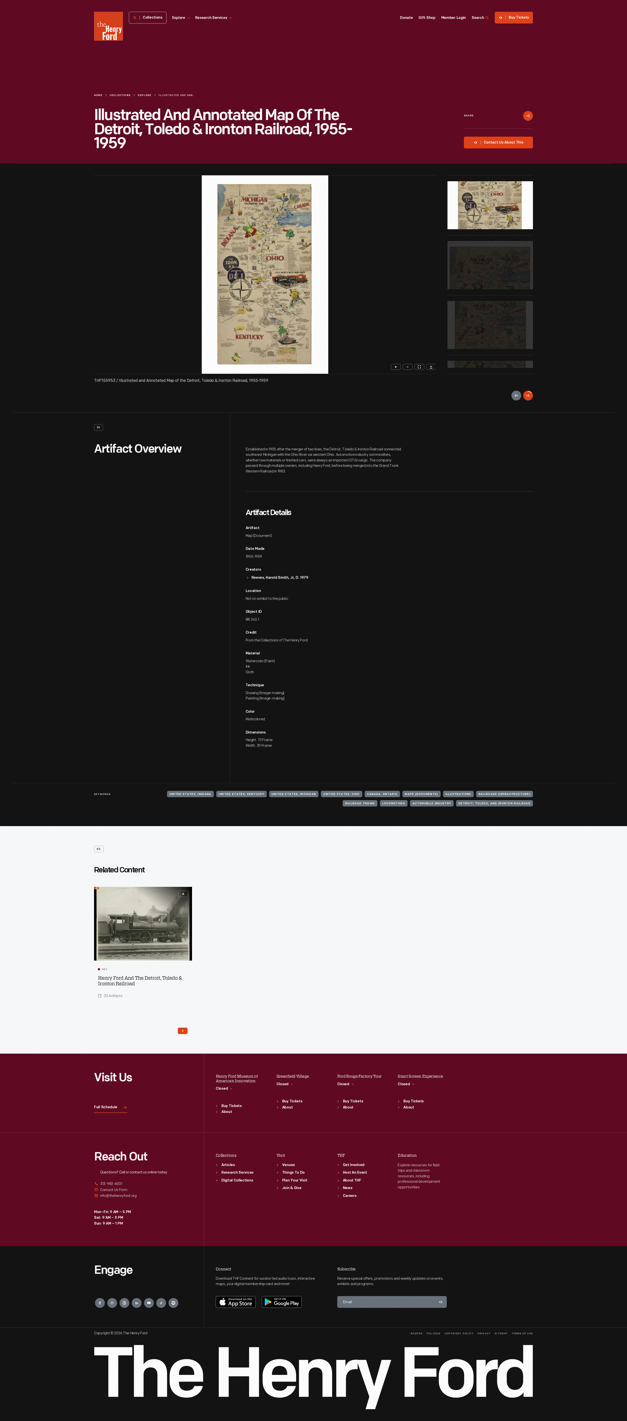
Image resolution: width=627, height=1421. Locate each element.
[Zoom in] (396, 367)
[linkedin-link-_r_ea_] (137, 1303)
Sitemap (500, 1333)
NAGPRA (417, 1333)
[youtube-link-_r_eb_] (149, 1303)
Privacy (484, 1333)
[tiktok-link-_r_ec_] (161, 1303)
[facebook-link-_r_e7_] (100, 1303)
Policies (434, 1333)
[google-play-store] (282, 1302)
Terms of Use (522, 1333)
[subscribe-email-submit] (441, 1302)
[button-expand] (183, 894)
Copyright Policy (459, 1333)
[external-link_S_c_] (143, 1196)
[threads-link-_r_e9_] (124, 1303)
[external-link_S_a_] (143, 1184)
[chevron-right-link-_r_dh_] (183, 1031)
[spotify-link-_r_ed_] (173, 1303)
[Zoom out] (407, 367)
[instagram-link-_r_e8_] (112, 1303)
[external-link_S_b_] (143, 1190)
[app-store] (236, 1302)
